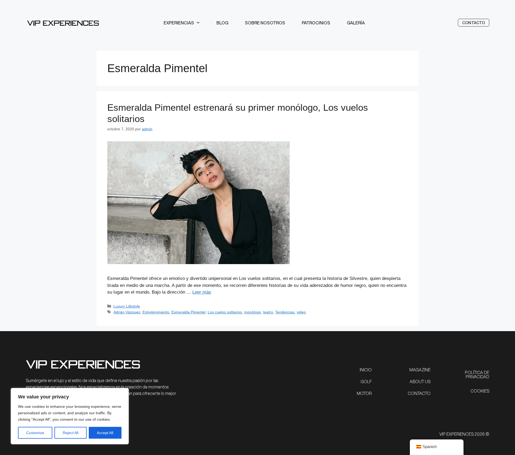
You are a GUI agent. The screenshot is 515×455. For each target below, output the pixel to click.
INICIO (366, 370)
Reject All (70, 433)
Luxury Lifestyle (126, 306)
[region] (70, 416)
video (301, 312)
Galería (356, 23)
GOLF (366, 381)
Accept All (105, 433)
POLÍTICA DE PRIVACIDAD (477, 374)
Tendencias (285, 312)
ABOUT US (420, 381)
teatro (268, 312)
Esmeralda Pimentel (188, 312)
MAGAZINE (420, 370)
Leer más (201, 292)
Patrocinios (316, 23)
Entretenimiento (155, 312)
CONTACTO (419, 393)
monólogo (252, 312)
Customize (35, 433)
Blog (222, 23)
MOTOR (364, 393)
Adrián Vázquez (126, 312)
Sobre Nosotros (265, 23)
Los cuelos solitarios (225, 312)
